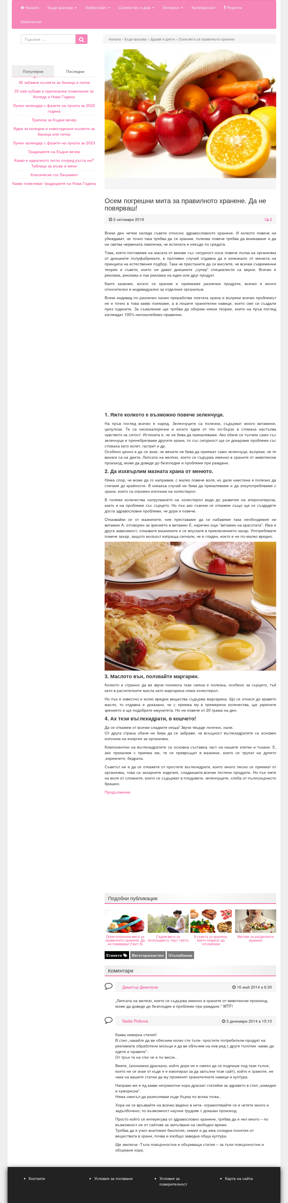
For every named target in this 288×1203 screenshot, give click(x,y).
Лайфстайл (96, 7)
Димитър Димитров (140, 987)
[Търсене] (81, 39)
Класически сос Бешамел (54, 174)
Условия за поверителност (173, 1181)
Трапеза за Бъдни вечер (54, 119)
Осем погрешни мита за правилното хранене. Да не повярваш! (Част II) (125, 940)
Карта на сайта (239, 1178)
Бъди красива (61, 7)
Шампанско (31, 21)
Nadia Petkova (135, 1021)
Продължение (117, 792)
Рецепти (234, 7)
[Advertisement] (190, 364)
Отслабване (180, 955)
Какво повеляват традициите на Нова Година (54, 183)
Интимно (171, 7)
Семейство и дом (135, 7)
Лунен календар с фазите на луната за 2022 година (54, 108)
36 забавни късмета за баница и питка (54, 82)
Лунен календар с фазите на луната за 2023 (54, 142)
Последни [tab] (75, 71)
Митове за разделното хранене (255, 938)
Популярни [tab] (33, 71)
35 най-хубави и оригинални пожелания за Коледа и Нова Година (54, 93)
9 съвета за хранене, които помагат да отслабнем (211, 940)
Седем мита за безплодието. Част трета (168, 938)
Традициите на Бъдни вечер (54, 151)
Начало (31, 7)
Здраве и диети (162, 39)
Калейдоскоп (203, 7)
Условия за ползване (113, 1178)
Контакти (37, 1178)
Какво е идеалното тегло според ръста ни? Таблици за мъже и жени (54, 163)
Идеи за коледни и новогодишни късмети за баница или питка (54, 131)
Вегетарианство (148, 955)
